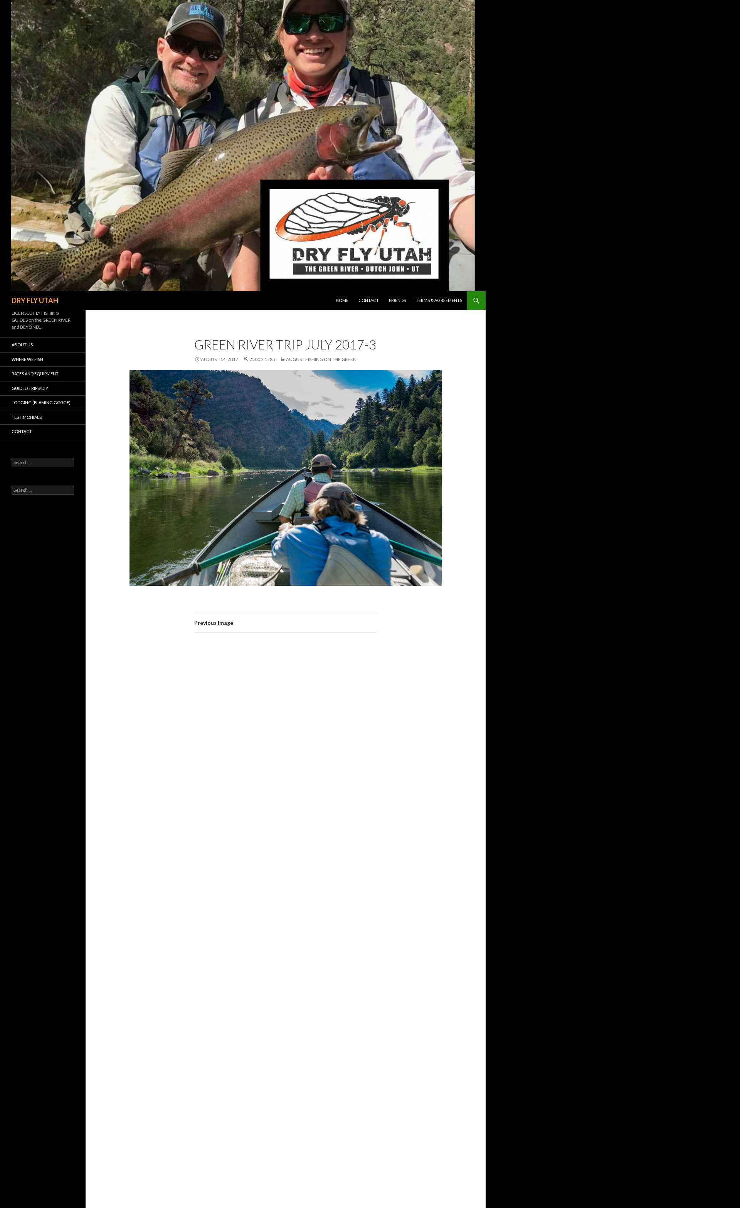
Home (342, 300)
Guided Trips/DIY (30, 388)
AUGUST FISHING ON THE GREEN (321, 359)
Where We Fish (27, 359)
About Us (22, 344)
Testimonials (27, 417)
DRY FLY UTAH (35, 300)
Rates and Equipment (35, 373)
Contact (368, 300)
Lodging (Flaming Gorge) (41, 402)
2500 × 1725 (262, 359)
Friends (397, 300)
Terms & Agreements (439, 300)
